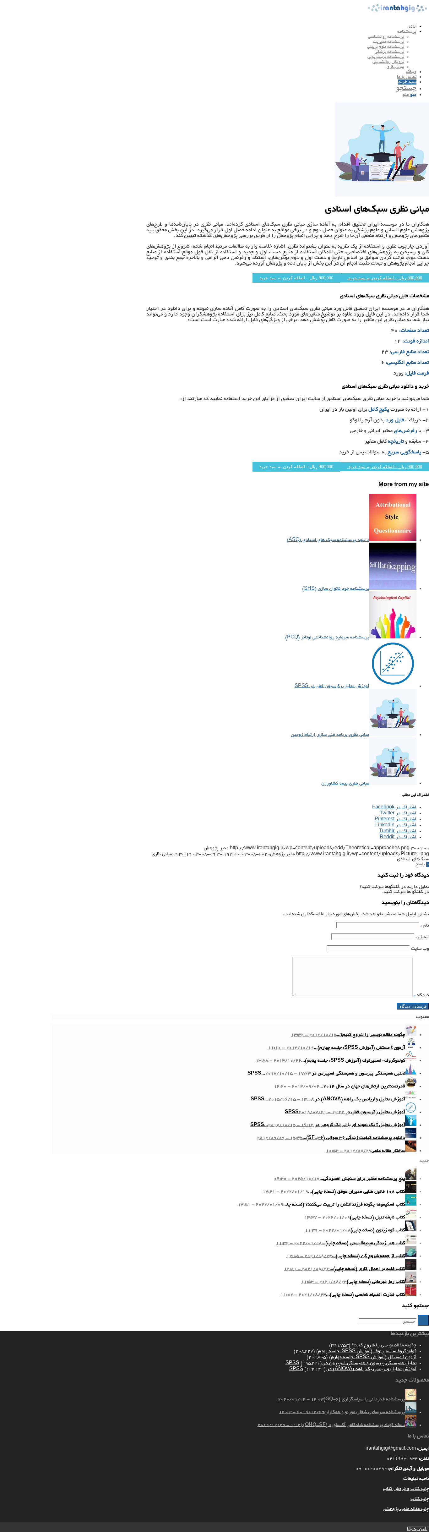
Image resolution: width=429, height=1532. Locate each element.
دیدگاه (421, 995)
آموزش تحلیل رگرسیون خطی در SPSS (332, 686)
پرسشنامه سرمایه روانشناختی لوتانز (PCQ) (327, 637)
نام (425, 925)
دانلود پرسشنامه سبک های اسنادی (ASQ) (328, 540)
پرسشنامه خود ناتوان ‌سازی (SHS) (335, 588)
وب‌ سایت (420, 948)
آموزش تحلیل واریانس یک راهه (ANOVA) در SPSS (352, 1369)
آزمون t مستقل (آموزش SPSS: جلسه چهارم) (372, 1357)
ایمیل (422, 937)
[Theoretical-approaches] (382, 195)
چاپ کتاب (419, 1499)
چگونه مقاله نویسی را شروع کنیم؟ (384, 1345)
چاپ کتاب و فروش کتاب (406, 1488)
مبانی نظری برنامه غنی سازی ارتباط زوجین (330, 734)
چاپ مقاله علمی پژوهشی (406, 1509)
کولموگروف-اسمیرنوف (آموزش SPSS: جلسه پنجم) (366, 1351)
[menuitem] (234, 26)
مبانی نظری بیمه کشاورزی (345, 783)
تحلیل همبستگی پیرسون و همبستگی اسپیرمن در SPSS (350, 1363)
